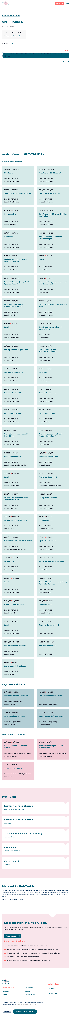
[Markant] (5, 3)
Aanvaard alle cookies (25, 1011)
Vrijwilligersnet (30, 994)
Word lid (5, 994)
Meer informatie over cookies (27, 1005)
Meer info (7, 1011)
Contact (27, 991)
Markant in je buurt (8, 988)
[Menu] (67, 3)
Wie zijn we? (29, 988)
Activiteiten (5, 991)
